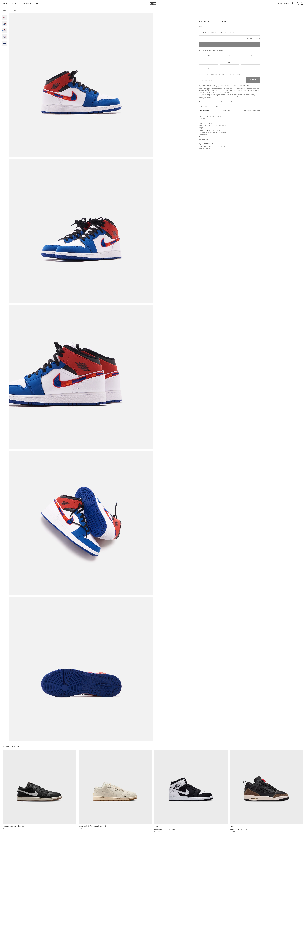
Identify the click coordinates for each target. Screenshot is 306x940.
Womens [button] (27, 3)
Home (5, 10)
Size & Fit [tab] (226, 110)
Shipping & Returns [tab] (252, 110)
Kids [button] (38, 3)
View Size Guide (253, 38)
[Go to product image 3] (4, 30)
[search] (297, 3)
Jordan (201, 18)
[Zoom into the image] (81, 85)
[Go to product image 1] (4, 17)
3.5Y (208, 56)
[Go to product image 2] (4, 23)
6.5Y (208, 68)
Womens (13, 10)
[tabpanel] (229, 132)
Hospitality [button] (283, 3)
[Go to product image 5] (4, 43)
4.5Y (250, 56)
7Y (229, 68)
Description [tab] (204, 110)
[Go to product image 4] (4, 36)
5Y (209, 62)
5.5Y (229, 62)
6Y (250, 62)
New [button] (5, 3)
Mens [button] (15, 3)
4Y (229, 56)
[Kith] (153, 3)
